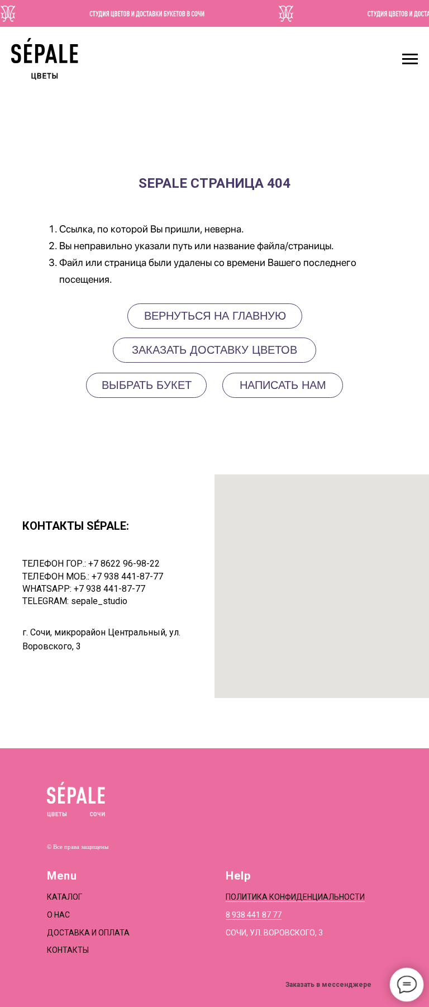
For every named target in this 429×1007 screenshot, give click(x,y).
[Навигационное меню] (410, 59)
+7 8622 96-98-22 (124, 563)
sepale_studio (99, 601)
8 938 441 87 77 (254, 914)
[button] (282, 385)
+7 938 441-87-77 (127, 576)
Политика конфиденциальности (295, 896)
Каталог (64, 896)
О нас (58, 914)
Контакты (68, 950)
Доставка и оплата (88, 932)
